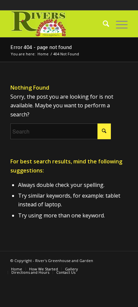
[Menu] (118, 23)
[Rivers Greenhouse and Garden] (57, 23)
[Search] (102, 23)
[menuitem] (102, 23)
